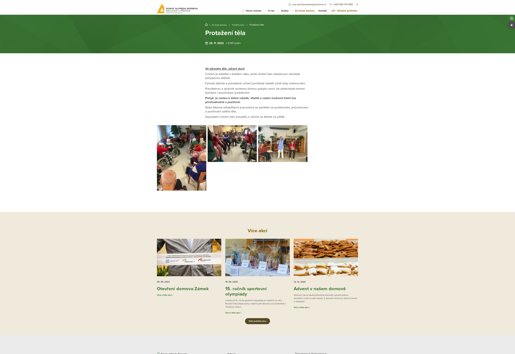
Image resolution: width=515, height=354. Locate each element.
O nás (271, 10)
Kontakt (323, 10)
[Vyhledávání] (357, 4)
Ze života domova (304, 10)
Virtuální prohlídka (347, 10)
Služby (284, 10)
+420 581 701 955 (342, 4)
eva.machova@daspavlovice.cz (309, 4)
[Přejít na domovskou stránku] (177, 7)
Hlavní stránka (254, 10)
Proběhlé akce (243, 24)
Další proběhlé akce (257, 326)
